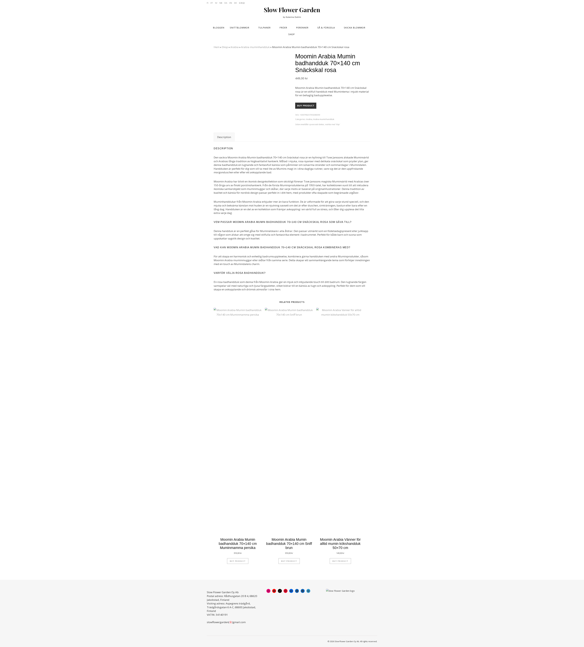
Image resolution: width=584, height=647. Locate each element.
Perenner (302, 27)
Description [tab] (224, 137)
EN (230, 3)
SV (216, 3)
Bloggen (218, 27)
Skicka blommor (354, 27)
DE (235, 3)
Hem (216, 47)
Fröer (283, 27)
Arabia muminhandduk (255, 47)
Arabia (234, 47)
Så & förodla (326, 27)
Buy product (305, 105)
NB (220, 3)
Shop (291, 34)
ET (212, 3)
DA (225, 3)
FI (208, 3)
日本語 (242, 3)
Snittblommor (239, 27)
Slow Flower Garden (292, 10)
